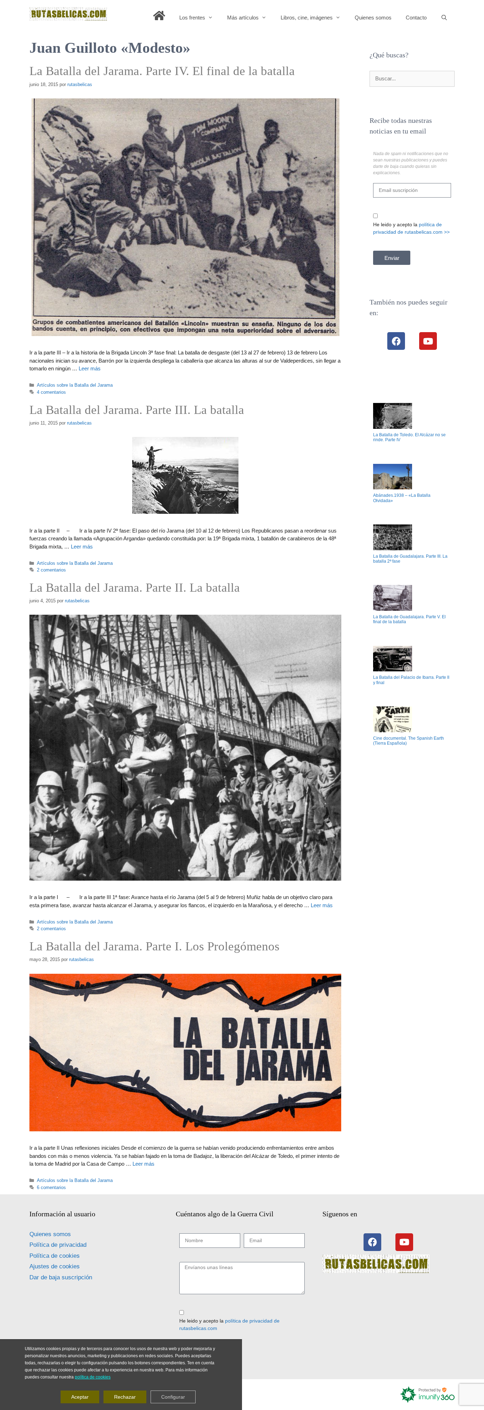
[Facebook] (396, 341)
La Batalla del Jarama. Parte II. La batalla (134, 588)
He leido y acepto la (411, 228)
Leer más (90, 368)
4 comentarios (51, 392)
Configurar (173, 1397)
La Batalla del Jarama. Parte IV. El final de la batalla (162, 71)
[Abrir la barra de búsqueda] (444, 17)
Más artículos (243, 18)
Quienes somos (373, 18)
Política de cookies (54, 1255)
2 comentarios (51, 570)
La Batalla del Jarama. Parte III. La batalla (136, 410)
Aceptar (80, 1397)
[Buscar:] (412, 78)
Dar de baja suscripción (60, 1277)
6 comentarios (51, 1187)
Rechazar (125, 1397)
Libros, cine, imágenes (307, 18)
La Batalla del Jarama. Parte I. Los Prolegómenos (154, 946)
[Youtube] (428, 341)
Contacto (416, 18)
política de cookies (93, 1377)
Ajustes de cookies (54, 1266)
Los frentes (192, 18)
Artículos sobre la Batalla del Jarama (75, 385)
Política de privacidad (57, 1244)
